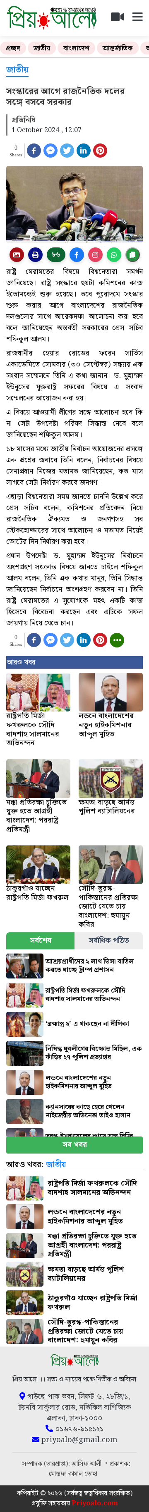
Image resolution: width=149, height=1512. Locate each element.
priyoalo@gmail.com (78, 1440)
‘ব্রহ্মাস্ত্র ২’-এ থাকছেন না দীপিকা (87, 1024)
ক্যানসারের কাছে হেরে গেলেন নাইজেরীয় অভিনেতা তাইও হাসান (88, 1111)
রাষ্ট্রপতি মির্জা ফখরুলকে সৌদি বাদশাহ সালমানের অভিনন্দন (85, 995)
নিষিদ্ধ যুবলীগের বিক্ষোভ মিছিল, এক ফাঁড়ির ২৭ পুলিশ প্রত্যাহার (94, 1053)
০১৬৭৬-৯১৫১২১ (78, 1429)
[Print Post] (17, 254)
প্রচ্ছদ (13, 48)
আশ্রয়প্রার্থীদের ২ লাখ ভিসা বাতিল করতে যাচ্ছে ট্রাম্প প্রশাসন (90, 965)
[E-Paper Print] (35, 254)
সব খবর (74, 1145)
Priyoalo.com (95, 1503)
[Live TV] (121, 19)
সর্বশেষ (40, 940)
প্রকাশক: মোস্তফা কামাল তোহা (90, 1469)
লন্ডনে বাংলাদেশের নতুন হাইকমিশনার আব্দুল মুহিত (79, 1082)
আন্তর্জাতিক (118, 48)
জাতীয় (42, 48)
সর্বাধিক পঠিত (109, 940)
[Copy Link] (132, 254)
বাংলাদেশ (76, 48)
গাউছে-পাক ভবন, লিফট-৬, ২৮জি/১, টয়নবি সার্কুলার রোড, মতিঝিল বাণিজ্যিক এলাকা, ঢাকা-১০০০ (74, 1407)
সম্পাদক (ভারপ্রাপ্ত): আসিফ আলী (62, 1464)
